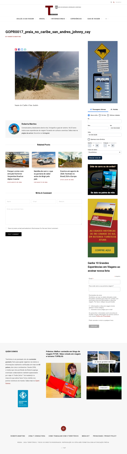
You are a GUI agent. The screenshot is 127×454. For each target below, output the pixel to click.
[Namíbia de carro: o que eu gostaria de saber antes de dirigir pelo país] (43, 160)
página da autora (27, 133)
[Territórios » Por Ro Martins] (63, 10)
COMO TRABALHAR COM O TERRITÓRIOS (63, 436)
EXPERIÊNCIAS (76, 19)
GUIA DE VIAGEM (94, 19)
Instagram (46, 133)
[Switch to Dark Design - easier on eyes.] (111, 2)
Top (64, 448)
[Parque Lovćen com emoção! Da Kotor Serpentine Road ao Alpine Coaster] (17, 160)
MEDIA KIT (86, 436)
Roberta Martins (14, 36)
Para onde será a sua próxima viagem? (101, 286)
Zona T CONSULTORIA (36, 436)
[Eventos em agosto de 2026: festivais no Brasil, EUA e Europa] (70, 160)
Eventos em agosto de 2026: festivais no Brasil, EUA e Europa (69, 173)
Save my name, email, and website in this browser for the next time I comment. (33, 228)
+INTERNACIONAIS (58, 19)
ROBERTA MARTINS (18, 436)
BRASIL (42, 19)
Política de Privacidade (103, 316)
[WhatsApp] (63, 428)
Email (91, 278)
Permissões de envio (95, 295)
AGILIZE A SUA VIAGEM (25, 19)
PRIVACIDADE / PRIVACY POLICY (104, 436)
